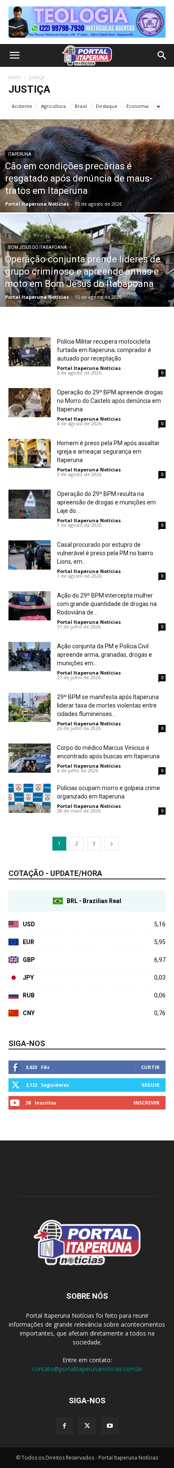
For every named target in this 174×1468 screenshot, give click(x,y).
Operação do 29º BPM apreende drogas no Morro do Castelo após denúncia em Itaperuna (110, 401)
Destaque (106, 106)
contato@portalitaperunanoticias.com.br (87, 1369)
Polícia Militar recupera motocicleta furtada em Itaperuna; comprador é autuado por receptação (104, 350)
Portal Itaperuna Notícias (37, 204)
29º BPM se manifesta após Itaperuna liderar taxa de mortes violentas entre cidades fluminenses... (108, 705)
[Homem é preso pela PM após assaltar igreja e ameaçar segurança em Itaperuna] (29, 453)
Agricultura (53, 106)
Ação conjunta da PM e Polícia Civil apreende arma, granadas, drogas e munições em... (104, 655)
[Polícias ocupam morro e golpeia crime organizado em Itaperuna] (29, 798)
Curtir (150, 1067)
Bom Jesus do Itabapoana (37, 247)
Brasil (81, 106)
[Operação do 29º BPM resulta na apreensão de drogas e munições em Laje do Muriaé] (29, 504)
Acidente (22, 106)
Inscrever (146, 1102)
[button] (14, 55)
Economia (137, 106)
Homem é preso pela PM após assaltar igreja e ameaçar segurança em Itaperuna (108, 451)
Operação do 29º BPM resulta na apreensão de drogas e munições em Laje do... (106, 502)
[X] (87, 1426)
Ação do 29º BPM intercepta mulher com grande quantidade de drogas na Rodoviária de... (107, 604)
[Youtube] (109, 1426)
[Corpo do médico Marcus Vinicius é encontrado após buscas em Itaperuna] (29, 758)
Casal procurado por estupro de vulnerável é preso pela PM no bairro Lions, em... (105, 553)
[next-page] (111, 844)
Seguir (150, 1085)
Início (14, 77)
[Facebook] (64, 1426)
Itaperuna (19, 154)
